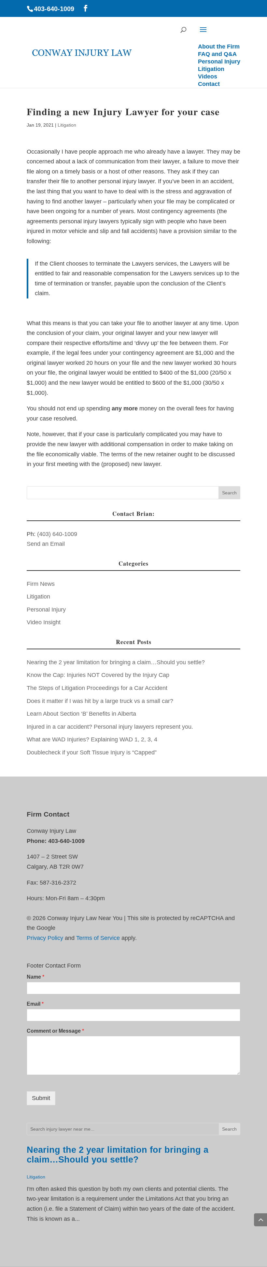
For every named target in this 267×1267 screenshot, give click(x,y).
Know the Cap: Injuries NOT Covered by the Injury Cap (98, 675)
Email (35, 1004)
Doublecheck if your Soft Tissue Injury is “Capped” (92, 752)
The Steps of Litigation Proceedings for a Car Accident (97, 688)
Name (35, 977)
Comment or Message (55, 1031)
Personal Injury (46, 609)
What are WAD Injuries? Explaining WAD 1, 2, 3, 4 (92, 739)
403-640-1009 (54, 8)
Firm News (41, 584)
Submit (41, 1098)
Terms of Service (98, 938)
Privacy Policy (45, 938)
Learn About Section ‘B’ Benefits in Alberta (81, 713)
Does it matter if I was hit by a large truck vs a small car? (100, 701)
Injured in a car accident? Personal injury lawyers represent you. (110, 726)
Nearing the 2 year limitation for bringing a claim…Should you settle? (116, 662)
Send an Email (46, 544)
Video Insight (44, 622)
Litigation (67, 125)
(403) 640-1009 (57, 534)
